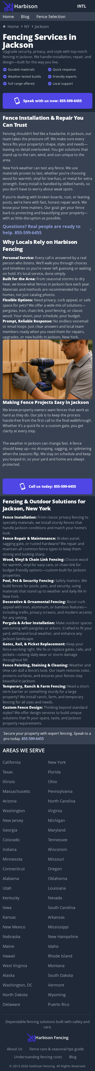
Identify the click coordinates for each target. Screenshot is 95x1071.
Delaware (11, 1004)
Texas (8, 772)
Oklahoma (57, 878)
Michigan (56, 820)
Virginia (55, 810)
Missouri (56, 859)
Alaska (9, 975)
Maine (8, 946)
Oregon (55, 868)
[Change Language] (83, 6)
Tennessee (57, 839)
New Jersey (13, 820)
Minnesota (12, 859)
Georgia (10, 830)
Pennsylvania (60, 791)
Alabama (11, 878)
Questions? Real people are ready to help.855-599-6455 (41, 229)
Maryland (56, 830)
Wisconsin (57, 849)
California (12, 762)
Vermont (56, 985)
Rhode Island (60, 956)
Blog (25, 16)
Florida (54, 772)
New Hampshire (63, 936)
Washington (14, 810)
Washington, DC (17, 985)
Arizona (10, 801)
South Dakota (60, 975)
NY (26, 26)
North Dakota (15, 994)
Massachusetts (16, 791)
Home (8, 16)
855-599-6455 (33, 738)
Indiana (10, 849)
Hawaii (9, 956)
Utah (7, 888)
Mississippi (58, 926)
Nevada (55, 897)
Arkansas (56, 917)
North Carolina (61, 801)
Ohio (52, 781)
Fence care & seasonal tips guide (56, 1049)
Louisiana (57, 888)
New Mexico (14, 926)
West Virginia (15, 965)
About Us (14, 1049)
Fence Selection (50, 16)
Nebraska (11, 936)
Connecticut (14, 868)
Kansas (9, 917)
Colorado (11, 839)
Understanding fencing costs (38, 1056)
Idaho (53, 946)
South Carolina (61, 907)
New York (57, 762)
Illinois (9, 781)
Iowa (7, 907)
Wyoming (57, 994)
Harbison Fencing (42, 1066)
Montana (56, 965)
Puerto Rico (58, 1004)
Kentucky (11, 897)
